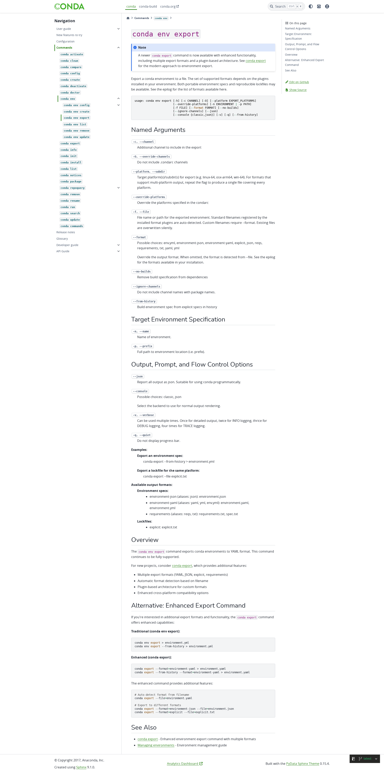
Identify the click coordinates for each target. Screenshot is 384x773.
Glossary (62, 238)
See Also (290, 70)
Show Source (298, 90)
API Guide (62, 251)
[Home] (128, 18)
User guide (63, 29)
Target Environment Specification (298, 36)
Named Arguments (297, 28)
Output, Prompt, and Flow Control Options (302, 46)
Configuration (65, 41)
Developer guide (67, 245)
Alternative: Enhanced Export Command (304, 62)
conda (131, 6)
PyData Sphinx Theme (302, 763)
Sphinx (81, 767)
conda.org (168, 6)
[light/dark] (310, 6)
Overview (291, 54)
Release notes (65, 232)
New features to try (69, 35)
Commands (64, 48)
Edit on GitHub (299, 82)
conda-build (148, 6)
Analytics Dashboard (183, 763)
